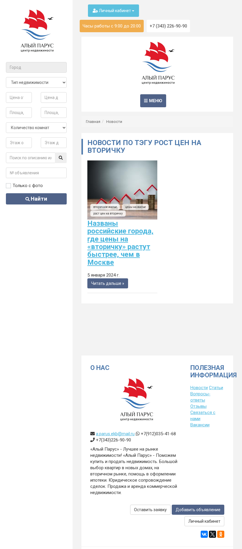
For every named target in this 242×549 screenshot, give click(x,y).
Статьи (216, 387)
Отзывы (198, 406)
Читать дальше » (107, 283)
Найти (38, 199)
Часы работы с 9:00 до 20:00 (112, 26)
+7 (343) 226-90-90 (168, 26)
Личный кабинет (115, 10)
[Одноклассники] (220, 534)
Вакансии (200, 425)
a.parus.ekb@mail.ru (115, 433)
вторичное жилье (105, 207)
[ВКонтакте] (204, 534)
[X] (212, 534)
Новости (114, 121)
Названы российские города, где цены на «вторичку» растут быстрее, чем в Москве (120, 243)
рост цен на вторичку (108, 213)
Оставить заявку (150, 509)
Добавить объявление (198, 509)
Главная (93, 121)
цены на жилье (135, 207)
